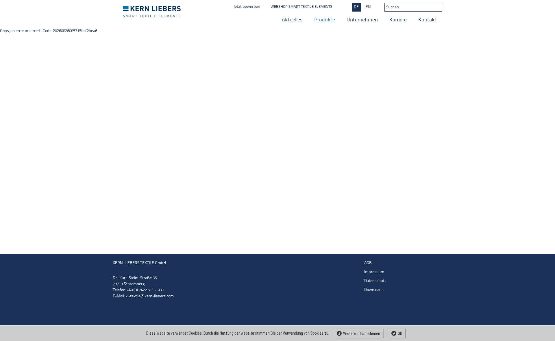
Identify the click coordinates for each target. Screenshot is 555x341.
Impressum (374, 272)
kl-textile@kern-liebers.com (149, 296)
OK (400, 333)
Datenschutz (375, 281)
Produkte (324, 20)
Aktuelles (292, 20)
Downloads (374, 290)
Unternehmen (362, 20)
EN (368, 7)
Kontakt (427, 20)
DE (356, 7)
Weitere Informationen (361, 333)
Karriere (398, 20)
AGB (368, 263)
